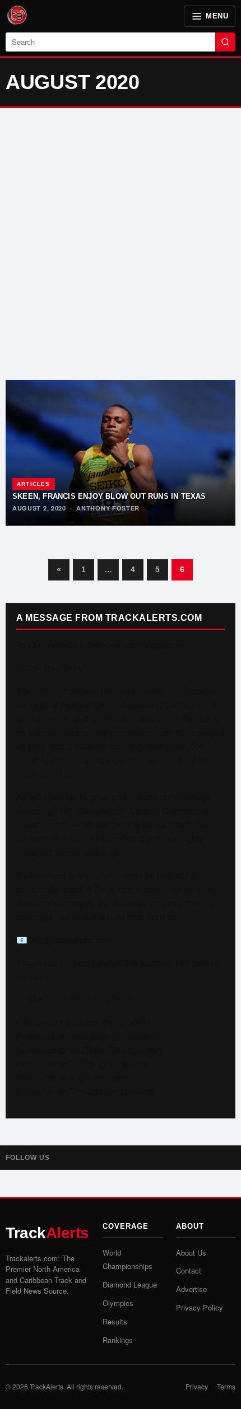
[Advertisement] (120, 244)
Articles (33, 484)
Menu (217, 16)
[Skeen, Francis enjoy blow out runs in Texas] (120, 453)
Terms (226, 1386)
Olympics (118, 1303)
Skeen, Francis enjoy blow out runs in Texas (109, 496)
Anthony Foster (108, 508)
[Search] (225, 42)
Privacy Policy (199, 1307)
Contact (188, 1270)
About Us (191, 1252)
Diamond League (130, 1284)
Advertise (191, 1289)
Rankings (118, 1340)
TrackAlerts (46, 1386)
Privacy (197, 1386)
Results (115, 1321)
